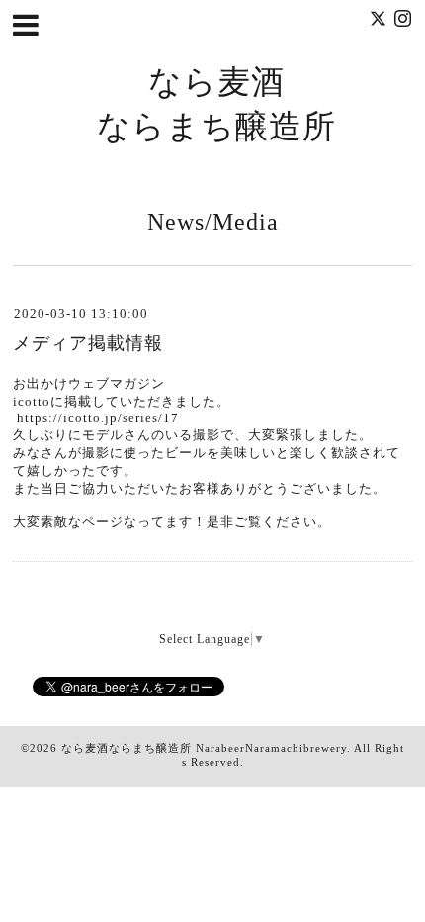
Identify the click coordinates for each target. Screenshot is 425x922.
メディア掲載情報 (88, 343)
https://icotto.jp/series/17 (98, 418)
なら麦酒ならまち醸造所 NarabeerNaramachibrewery (204, 748)
